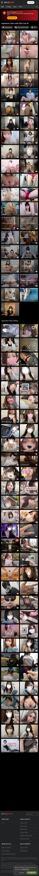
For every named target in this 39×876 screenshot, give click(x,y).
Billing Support (24, 851)
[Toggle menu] (2, 2)
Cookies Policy (24, 832)
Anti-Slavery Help (24, 839)
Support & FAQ (24, 847)
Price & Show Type (23, 27)
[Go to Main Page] (12, 2)
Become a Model (6, 847)
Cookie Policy (25, 869)
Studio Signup (5, 851)
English (31, 814)
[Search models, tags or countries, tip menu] (36, 7)
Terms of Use (23, 826)
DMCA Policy (23, 829)
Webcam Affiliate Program (8, 854)
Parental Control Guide (26, 835)
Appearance (8, 27)
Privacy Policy (23, 823)
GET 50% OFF (12, 17)
